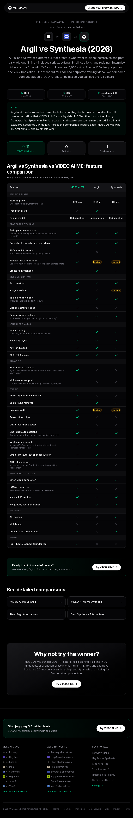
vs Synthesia (13, 771)
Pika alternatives (59, 766)
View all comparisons (14, 791)
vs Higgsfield (13, 776)
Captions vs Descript (103, 780)
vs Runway (12, 752)
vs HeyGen (12, 757)
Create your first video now (103, 7)
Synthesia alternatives (62, 771)
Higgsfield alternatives (63, 776)
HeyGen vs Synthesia (103, 758)
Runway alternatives (61, 752)
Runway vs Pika (100, 752)
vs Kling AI (11, 762)
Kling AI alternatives (61, 762)
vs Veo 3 (11, 786)
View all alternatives (58, 791)
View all (96, 785)
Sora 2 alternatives (61, 781)
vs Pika (10, 766)
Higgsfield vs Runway (103, 774)
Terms (127, 809)
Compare (61, 27)
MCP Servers (95, 809)
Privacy (116, 809)
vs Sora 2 (11, 781)
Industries (80, 809)
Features (67, 809)
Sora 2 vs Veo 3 (100, 769)
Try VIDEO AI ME (105, 567)
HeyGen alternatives (62, 757)
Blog (107, 809)
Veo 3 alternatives (60, 786)
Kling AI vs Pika (100, 763)
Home (51, 27)
